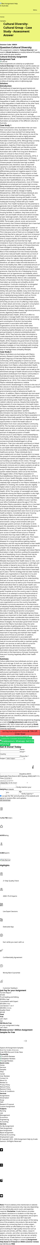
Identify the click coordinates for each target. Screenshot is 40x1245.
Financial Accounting (7, 1135)
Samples (3, 1069)
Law (1, 1113)
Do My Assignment (7, 1126)
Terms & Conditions (7, 1091)
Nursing (3, 1111)
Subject (2, 758)
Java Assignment (6, 1130)
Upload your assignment (6, 781)
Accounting (4, 1122)
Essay (2, 1100)
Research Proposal (7, 1104)
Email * (22, 752)
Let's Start (3, 1019)
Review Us (3, 1082)
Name (22, 749)
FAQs (2, 1072)
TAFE (1, 1102)
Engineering (4, 1119)
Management (5, 1115)
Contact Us (4, 1078)
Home (2, 1065)
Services (3, 1067)
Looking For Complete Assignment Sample (17, 741)
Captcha (3, 789)
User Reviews (5, 1076)
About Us (3, 1080)
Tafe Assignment (6, 1128)
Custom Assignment (7, 1106)
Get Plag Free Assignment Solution (20, 732)
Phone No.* (24, 756)
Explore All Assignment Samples (12, 1048)
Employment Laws (6, 1137)
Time (2, 778)
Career (2, 1074)
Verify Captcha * (27, 794)
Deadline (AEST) (25, 774)
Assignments (5, 1096)
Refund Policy (5, 1087)
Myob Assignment (6, 1132)
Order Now (18, 1052)
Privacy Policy (5, 1085)
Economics (4, 1117)
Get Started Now (5, 800)
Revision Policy (5, 1089)
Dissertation (4, 1098)
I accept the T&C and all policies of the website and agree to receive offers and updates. (19, 797)
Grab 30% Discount (9, 1051)
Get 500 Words (7, 1244)
